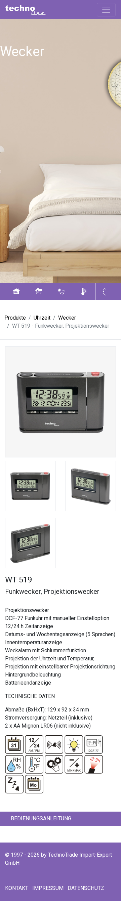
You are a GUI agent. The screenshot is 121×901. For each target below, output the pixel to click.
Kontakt (16, 888)
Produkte (15, 318)
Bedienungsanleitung (41, 818)
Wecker (67, 318)
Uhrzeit (42, 318)
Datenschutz (86, 888)
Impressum (48, 888)
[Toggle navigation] (106, 9)
